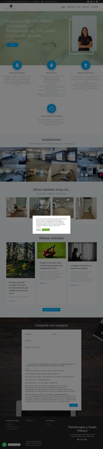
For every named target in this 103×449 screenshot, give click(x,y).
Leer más (38, 227)
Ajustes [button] (38, 229)
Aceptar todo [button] (46, 229)
